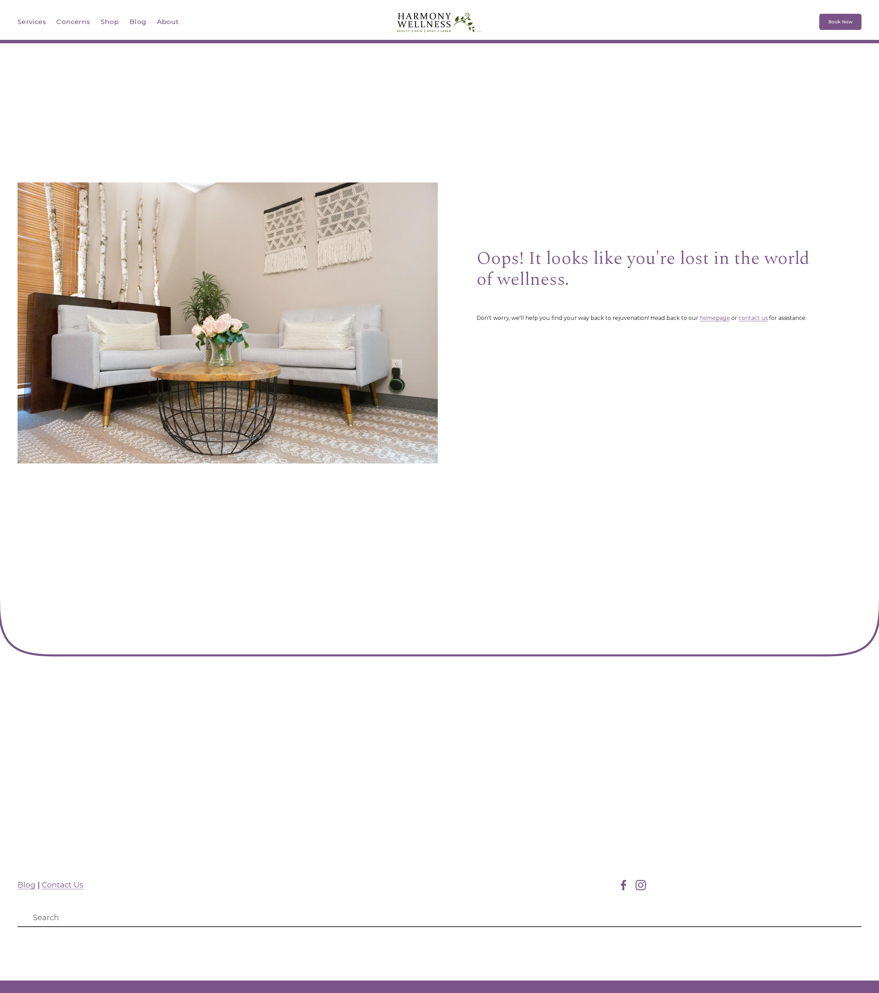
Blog (137, 22)
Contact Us (62, 885)
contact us (753, 318)
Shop (110, 22)
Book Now (840, 21)
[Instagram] (640, 885)
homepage (715, 318)
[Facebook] (623, 885)
